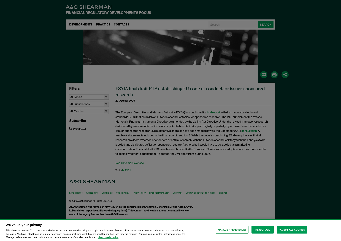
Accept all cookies (292, 229)
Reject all (262, 229)
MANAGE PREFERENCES (232, 229)
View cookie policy (108, 237)
